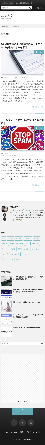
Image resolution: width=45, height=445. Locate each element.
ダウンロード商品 (16, 432)
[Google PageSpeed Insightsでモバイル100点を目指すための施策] (6, 319)
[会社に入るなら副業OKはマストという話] (6, 306)
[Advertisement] (29, 17)
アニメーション (23, 249)
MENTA (34, 210)
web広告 (12, 249)
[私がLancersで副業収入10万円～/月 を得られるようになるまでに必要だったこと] (6, 293)
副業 (17, 259)
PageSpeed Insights (17, 244)
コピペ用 (5, 254)
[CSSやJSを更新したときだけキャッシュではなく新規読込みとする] (6, 281)
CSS (3, 238)
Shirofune (35, 244)
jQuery (36, 238)
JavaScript (6, 155)
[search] (30, 7)
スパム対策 (21, 77)
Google (15, 77)
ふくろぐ (7, 15)
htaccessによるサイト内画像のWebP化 (26, 327)
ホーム (5, 432)
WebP (4, 249)
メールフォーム (32, 155)
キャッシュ (35, 249)
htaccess (19, 238)
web (40, 52)
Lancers (28, 210)
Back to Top (22, 412)
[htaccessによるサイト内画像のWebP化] (6, 332)
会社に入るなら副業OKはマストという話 (26, 302)
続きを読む (35, 107)
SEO (27, 244)
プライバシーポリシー (34, 432)
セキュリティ (22, 155)
